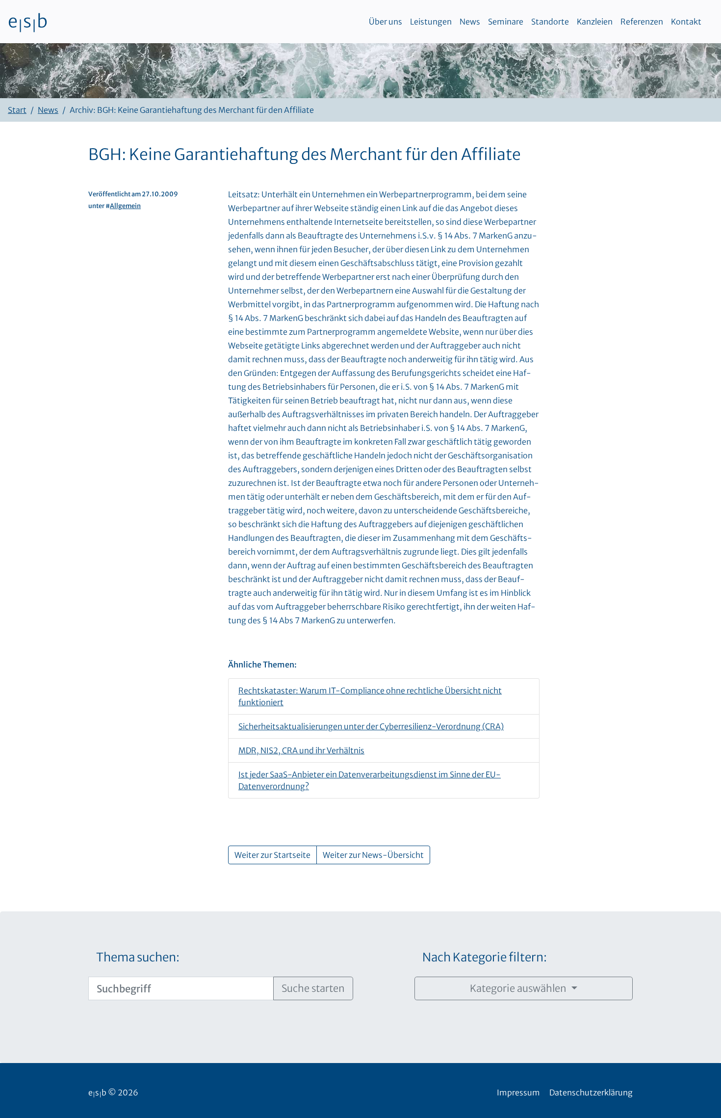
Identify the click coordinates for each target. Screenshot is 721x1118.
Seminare (505, 22)
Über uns (385, 22)
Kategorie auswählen (519, 988)
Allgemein (125, 206)
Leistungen (431, 22)
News (470, 22)
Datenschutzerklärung (591, 1092)
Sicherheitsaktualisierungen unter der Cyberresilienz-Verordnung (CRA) (371, 726)
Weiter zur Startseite (272, 855)
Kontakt (686, 22)
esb (28, 21)
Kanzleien (595, 22)
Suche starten (313, 988)
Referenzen (641, 22)
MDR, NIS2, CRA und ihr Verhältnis (301, 750)
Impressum (518, 1092)
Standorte (550, 22)
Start (17, 110)
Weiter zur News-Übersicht (373, 855)
